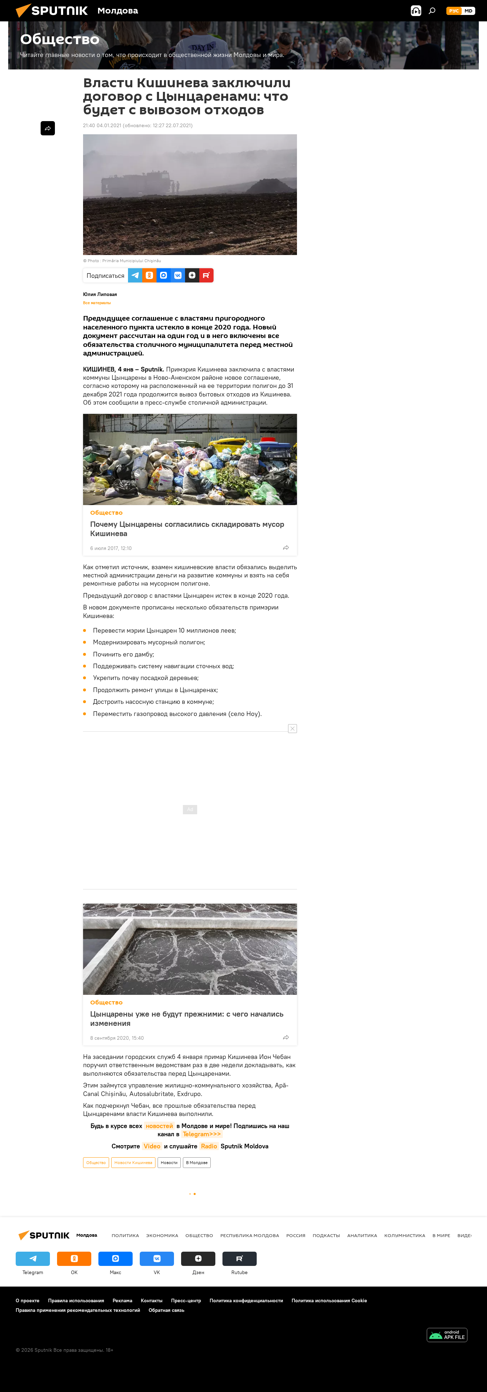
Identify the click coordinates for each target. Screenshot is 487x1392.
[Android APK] (447, 1336)
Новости (169, 1162)
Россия (296, 1235)
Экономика (162, 1235)
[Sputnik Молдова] (54, 19)
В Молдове (196, 1162)
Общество (106, 512)
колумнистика (404, 1235)
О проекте (28, 1300)
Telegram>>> (202, 1134)
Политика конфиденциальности (246, 1300)
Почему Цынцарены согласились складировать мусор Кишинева (187, 528)
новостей (159, 1126)
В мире (441, 1235)
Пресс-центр (186, 1300)
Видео (466, 1235)
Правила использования (76, 1300)
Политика (125, 1235)
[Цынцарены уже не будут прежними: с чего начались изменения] (190, 949)
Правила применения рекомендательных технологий (78, 1310)
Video (152, 1146)
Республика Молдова (249, 1235)
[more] (286, 547)
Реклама (122, 1300)
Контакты (152, 1300)
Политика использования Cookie (329, 1300)
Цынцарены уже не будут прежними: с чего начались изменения (186, 1018)
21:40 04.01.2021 (102, 125)
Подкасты (326, 1235)
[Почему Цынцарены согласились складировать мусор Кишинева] (190, 459)
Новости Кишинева (133, 1162)
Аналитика (362, 1235)
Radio (209, 1146)
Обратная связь (166, 1310)
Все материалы (97, 302)
